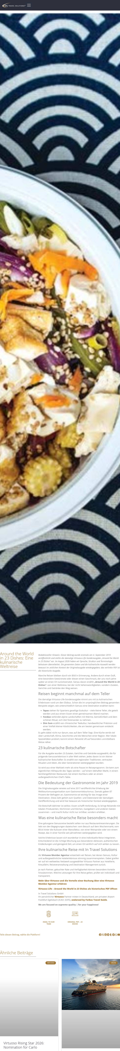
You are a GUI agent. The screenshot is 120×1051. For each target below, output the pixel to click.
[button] (100, 934)
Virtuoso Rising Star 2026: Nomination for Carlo (24, 1045)
